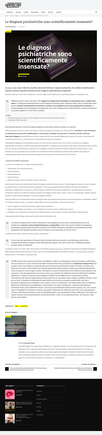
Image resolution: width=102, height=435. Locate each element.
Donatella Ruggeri (29, 343)
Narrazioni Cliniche (41, 399)
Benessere (39, 391)
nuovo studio (12, 88)
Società (38, 410)
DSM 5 (16, 306)
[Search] (96, 12)
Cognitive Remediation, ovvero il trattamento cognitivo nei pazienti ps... (15, 327)
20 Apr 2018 (10, 334)
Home (6, 15)
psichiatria (24, 306)
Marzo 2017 (18, 420)
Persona (11, 15)
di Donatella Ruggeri (10, 26)
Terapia (8, 316)
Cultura (38, 395)
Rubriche (38, 407)
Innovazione (39, 414)
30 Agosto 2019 (21, 26)
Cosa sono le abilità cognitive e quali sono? (24, 390)
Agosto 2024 (19, 395)
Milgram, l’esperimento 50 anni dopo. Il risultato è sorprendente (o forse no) (24, 416)
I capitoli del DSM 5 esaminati (17, 120)
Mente (16, 15)
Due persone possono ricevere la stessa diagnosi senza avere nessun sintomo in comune (36, 118)
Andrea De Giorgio (56, 249)
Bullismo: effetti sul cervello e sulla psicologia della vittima (24, 403)
